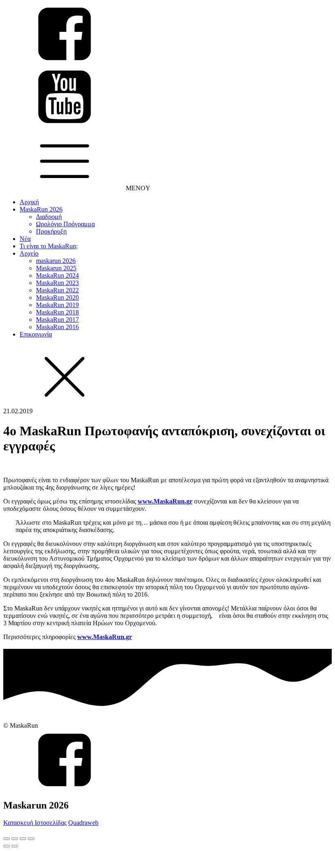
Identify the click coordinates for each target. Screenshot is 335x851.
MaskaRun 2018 (57, 312)
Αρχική (29, 201)
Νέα (25, 238)
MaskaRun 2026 (41, 209)
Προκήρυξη (51, 231)
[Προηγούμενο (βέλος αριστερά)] (6, 846)
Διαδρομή (49, 216)
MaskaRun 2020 (57, 297)
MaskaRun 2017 (57, 319)
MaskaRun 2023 (57, 282)
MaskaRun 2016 (57, 326)
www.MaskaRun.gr (165, 501)
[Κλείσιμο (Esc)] (6, 839)
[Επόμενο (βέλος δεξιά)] (14, 846)
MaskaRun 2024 (57, 275)
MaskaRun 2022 (57, 290)
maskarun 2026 (56, 260)
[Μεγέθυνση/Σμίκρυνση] (31, 839)
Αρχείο (29, 253)
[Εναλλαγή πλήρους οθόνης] (23, 839)
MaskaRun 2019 (57, 304)
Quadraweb (83, 822)
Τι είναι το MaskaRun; (49, 246)
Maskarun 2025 (56, 268)
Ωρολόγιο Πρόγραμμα (65, 224)
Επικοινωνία (36, 334)
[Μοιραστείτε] (14, 839)
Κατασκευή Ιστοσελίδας (35, 822)
